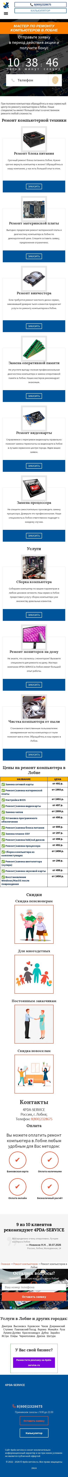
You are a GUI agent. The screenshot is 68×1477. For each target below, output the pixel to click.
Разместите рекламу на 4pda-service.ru (34, 1362)
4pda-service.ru (19, 1449)
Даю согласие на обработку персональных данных (35, 1308)
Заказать (34, 186)
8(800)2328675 (40, 4)
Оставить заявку (34, 1420)
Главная (5, 1264)
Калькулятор (40, 10)
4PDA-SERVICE (15, 1385)
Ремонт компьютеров (25, 1264)
